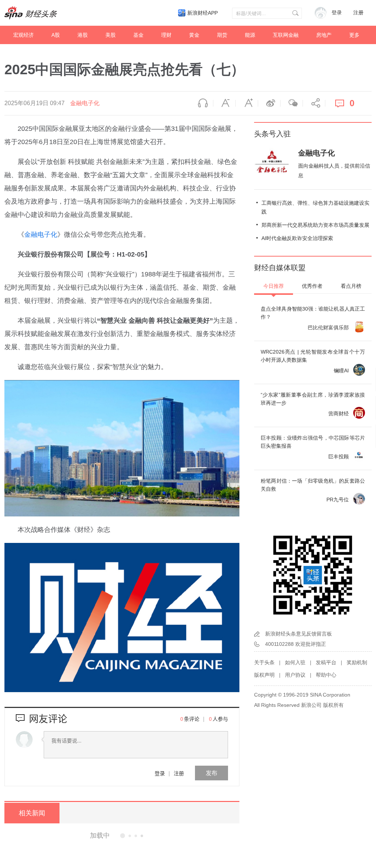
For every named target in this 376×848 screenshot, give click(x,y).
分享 (314, 103)
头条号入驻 (272, 134)
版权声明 (264, 675)
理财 (166, 35)
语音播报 (202, 103)
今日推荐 (273, 286)
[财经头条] (30, 13)
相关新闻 (32, 813)
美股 (110, 35)
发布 (211, 773)
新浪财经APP (202, 13)
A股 (55, 35)
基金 (138, 35)
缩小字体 (224, 103)
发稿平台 (326, 662)
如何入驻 (295, 662)
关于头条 (264, 662)
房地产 (324, 35)
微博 (269, 103)
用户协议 (295, 675)
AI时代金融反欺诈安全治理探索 (297, 238)
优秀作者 (312, 286)
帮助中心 (326, 675)
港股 (82, 35)
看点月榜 (351, 286)
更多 (354, 35)
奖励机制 (357, 662)
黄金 (194, 35)
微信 (292, 103)
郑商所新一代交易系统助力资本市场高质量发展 (315, 225)
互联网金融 (286, 35)
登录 (160, 773)
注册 (358, 12)
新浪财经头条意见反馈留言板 (298, 634)
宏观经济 (23, 35)
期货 (222, 35)
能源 (250, 35)
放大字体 (247, 103)
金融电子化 (85, 103)
